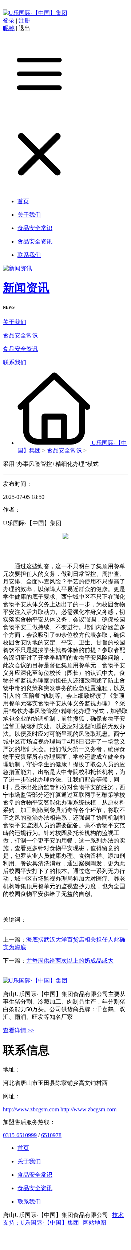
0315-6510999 (20, 1135)
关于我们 (14, 322)
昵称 (9, 28)
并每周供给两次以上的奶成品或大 (70, 961)
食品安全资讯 (20, 349)
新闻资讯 (26, 287)
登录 (9, 20)
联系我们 (14, 362)
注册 (24, 20)
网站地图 (94, 1223)
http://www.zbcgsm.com (31, 1109)
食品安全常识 (20, 335)
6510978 (51, 1135)
